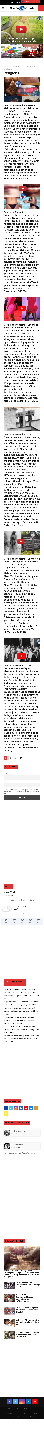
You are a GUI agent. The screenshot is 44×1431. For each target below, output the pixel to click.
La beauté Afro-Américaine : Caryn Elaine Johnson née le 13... (28, 1322)
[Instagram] (22, 1401)
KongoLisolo (19, 1144)
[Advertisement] (13, 843)
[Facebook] (9, 1401)
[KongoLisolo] (7, 1148)
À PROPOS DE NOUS (10, 1414)
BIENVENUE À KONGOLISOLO (20, 3)
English (26, 1)
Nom (5, 774)
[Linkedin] (28, 1401)
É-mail (6, 782)
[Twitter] (15, 1401)
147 (20, 758)
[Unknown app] (7, 1135)
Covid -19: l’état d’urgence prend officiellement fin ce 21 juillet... (27, 1310)
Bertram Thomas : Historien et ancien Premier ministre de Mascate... (27, 1334)
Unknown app (19, 1131)
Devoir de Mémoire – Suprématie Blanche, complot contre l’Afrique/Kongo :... (24, 1298)
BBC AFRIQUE (17, 982)
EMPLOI (36, 1414)
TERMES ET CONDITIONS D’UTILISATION (21, 1417)
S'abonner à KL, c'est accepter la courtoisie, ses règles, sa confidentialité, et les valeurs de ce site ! (21, 791)
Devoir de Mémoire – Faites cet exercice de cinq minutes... (11, 52)
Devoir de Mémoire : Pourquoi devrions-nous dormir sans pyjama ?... (32, 51)
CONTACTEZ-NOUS (25, 1414)
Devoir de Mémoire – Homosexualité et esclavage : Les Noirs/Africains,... (28, 1285)
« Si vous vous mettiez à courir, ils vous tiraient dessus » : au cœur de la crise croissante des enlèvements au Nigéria (21, 993)
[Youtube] (34, 1401)
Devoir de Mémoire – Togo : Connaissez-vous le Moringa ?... (22, 39)
